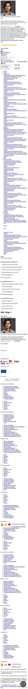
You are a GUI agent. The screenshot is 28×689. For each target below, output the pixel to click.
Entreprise (6, 394)
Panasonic (6, 460)
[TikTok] (8, 355)
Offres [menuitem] (5, 71)
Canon (5, 458)
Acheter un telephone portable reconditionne (14, 426)
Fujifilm (5, 462)
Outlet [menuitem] (5, 72)
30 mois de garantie (8, 414)
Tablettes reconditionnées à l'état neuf (12, 436)
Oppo (5, 409)
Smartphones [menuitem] (7, 74)
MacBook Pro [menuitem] (21, 129)
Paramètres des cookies (9, 486)
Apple (5, 454)
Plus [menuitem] (24, 75)
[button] (9, 47)
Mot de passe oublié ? (22, 61)
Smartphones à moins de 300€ (11, 433)
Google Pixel (7, 405)
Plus (5, 254)
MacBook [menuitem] (6, 128)
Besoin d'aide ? (7, 420)
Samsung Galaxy (8, 402)
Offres (2, 256)
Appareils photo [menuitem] (7, 160)
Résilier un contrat (16, 666)
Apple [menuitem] (5, 75)
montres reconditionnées (9, 448)
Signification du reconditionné (11, 386)
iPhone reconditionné (9, 425)
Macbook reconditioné (9, 428)
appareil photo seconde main (10, 445)
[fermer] (2, 18)
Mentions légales (7, 396)
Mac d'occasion (7, 430)
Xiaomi (5, 406)
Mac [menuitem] (5, 158)
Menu (2, 40)
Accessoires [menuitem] (6, 213)
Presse (5, 392)
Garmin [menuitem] (17, 185)
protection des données (15, 34)
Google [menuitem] (13, 75)
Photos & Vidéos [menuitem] (8, 159)
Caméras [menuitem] (18, 160)
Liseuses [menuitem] (6, 101)
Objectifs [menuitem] (13, 160)
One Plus (6, 408)
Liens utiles (20, 40)
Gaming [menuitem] (13, 217)
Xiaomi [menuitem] (21, 75)
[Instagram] (2, 355)
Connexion (11, 61)
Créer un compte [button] (4, 61)
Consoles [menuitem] (6, 212)
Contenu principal (13, 40)
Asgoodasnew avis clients (10, 390)
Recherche (6, 40)
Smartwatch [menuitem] (6, 184)
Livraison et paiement (9, 417)
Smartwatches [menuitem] (12, 216)
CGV (5, 422)
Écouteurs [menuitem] (6, 215)
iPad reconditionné (8, 442)
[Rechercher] (16, 65)
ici (11, 274)
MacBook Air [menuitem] (14, 129)
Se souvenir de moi (6, 60)
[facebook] (2, 353)
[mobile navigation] (2, 42)
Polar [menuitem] (20, 185)
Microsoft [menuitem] (13, 99)
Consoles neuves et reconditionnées (12, 434)
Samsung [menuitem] (9, 75)
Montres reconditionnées (9, 432)
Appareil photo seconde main (10, 429)
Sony (5, 461)
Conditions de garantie (9, 416)
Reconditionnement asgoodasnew (11, 388)
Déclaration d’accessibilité (10, 485)
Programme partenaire (9, 397)
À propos (6, 393)
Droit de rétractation (8, 418)
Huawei (5, 404)
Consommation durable (9, 389)
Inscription (17, 26)
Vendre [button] (6, 48)
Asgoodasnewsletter (8, 398)
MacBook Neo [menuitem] (7, 129)
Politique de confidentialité (10, 421)
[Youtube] (5, 355)
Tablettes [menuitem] (6, 98)
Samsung (6, 456)
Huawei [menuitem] (17, 75)
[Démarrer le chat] (2, 50)
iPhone (5, 401)
